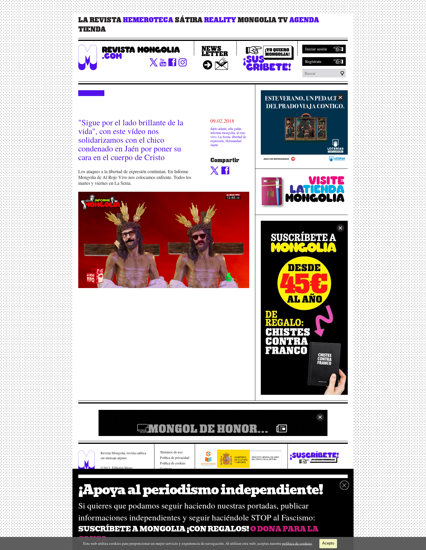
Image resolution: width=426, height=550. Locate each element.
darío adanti (218, 128)
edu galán (234, 128)
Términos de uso (171, 452)
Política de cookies (172, 463)
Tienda (92, 29)
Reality (220, 20)
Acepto (328, 543)
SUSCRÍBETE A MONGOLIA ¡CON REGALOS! (163, 529)
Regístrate (313, 61)
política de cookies (297, 543)
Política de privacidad (174, 457)
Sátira (189, 20)
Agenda (304, 20)
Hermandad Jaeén (225, 142)
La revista (99, 20)
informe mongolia (222, 132)
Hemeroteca (148, 20)
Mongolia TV (263, 20)
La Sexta (224, 136)
